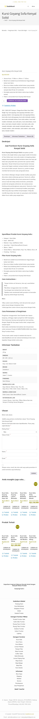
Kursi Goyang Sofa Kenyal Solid (17, 20)
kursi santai (10, 159)
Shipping (19, 676)
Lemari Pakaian (19, 646)
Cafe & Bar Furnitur (19, 621)
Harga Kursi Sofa (12, 30)
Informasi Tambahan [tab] (18, 136)
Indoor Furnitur (19, 631)
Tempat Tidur (19, 649)
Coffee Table (19, 653)
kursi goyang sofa (17, 115)
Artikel (19, 611)
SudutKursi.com (29, 714)
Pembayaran (19, 683)
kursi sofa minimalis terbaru (10, 119)
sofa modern (24, 128)
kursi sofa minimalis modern (27, 117)
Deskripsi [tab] (7, 136)
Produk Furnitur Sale (19, 619)
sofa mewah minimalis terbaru (21, 126)
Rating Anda (6, 429)
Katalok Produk (19, 613)
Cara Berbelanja (19, 606)
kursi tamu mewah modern (13, 124)
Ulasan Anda (6, 435)
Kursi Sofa (13, 238)
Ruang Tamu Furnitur (19, 624)
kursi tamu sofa (26, 124)
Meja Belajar (19, 663)
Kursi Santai (19, 667)
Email (4, 458)
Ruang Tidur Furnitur (19, 626)
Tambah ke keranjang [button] (6, 507)
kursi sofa (5, 117)
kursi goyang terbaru (29, 115)
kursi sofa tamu (17, 121)
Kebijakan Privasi (19, 608)
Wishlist (19, 678)
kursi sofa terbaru (27, 121)
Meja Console (19, 651)
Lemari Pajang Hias (19, 658)
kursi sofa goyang (13, 117)
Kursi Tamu (19, 642)
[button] (9, 105)
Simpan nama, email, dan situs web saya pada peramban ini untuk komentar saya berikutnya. (19, 468)
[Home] (2, 20)
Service (19, 681)
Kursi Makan (19, 644)
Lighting (19, 633)
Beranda (4, 30)
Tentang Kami (19, 604)
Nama (4, 451)
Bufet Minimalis (19, 656)
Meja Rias (19, 665)
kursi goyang (12, 112)
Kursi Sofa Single (22, 30)
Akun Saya (19, 674)
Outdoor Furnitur (19, 628)
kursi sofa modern (24, 119)
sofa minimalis (16, 128)
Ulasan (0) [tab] (30, 136)
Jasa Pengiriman (19, 685)
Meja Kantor (19, 660)
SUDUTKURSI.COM (23, 329)
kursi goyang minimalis (23, 112)
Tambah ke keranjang (17, 100)
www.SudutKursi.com (8, 337)
